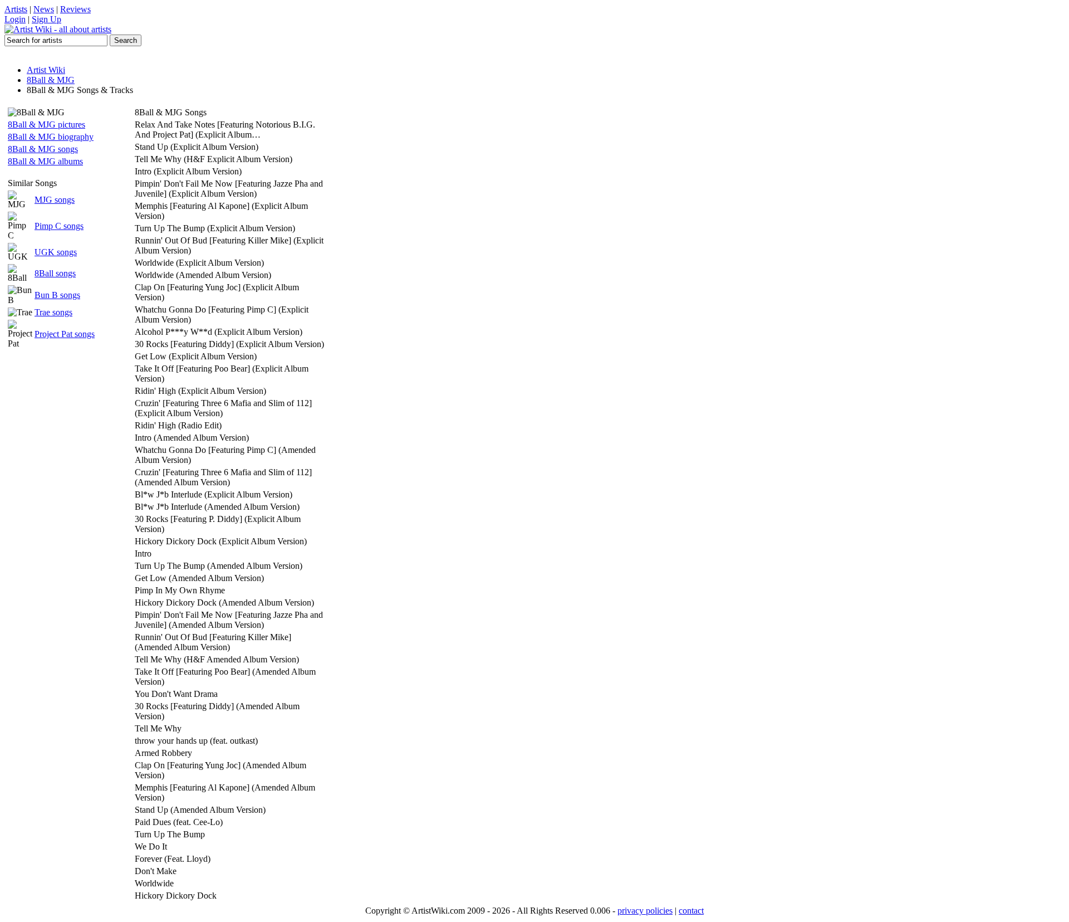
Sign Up (46, 19)
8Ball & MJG (51, 80)
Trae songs (53, 312)
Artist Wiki (46, 70)
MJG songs (55, 199)
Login (15, 19)
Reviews (75, 9)
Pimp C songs (59, 226)
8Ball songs (55, 273)
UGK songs (56, 252)
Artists (15, 9)
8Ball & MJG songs (43, 149)
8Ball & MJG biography (51, 137)
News (43, 9)
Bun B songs (57, 295)
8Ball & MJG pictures (46, 124)
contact (691, 910)
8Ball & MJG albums (45, 161)
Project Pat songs (65, 334)
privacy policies (645, 910)
